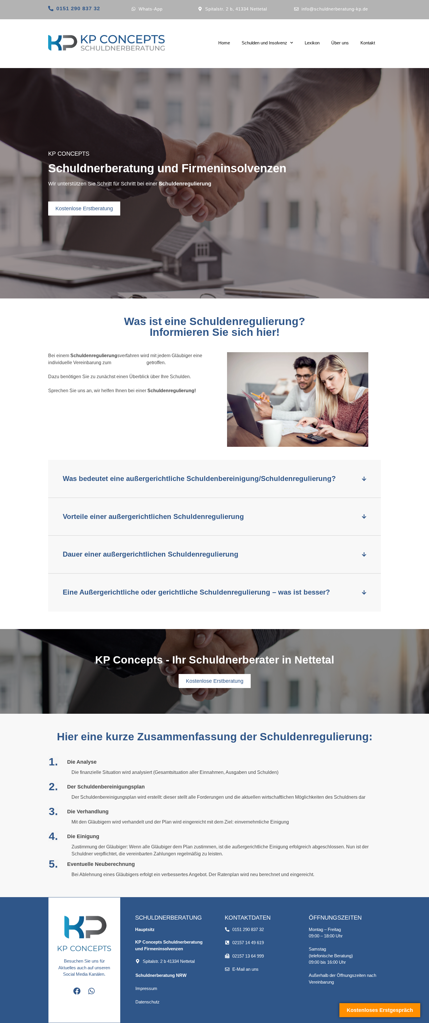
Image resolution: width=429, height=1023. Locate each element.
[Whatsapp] (91, 991)
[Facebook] (77, 991)
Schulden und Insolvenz (264, 42)
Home (224, 42)
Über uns (340, 42)
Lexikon (312, 42)
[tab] (214, 479)
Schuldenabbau (128, 362)
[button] (165, 961)
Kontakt (367, 42)
